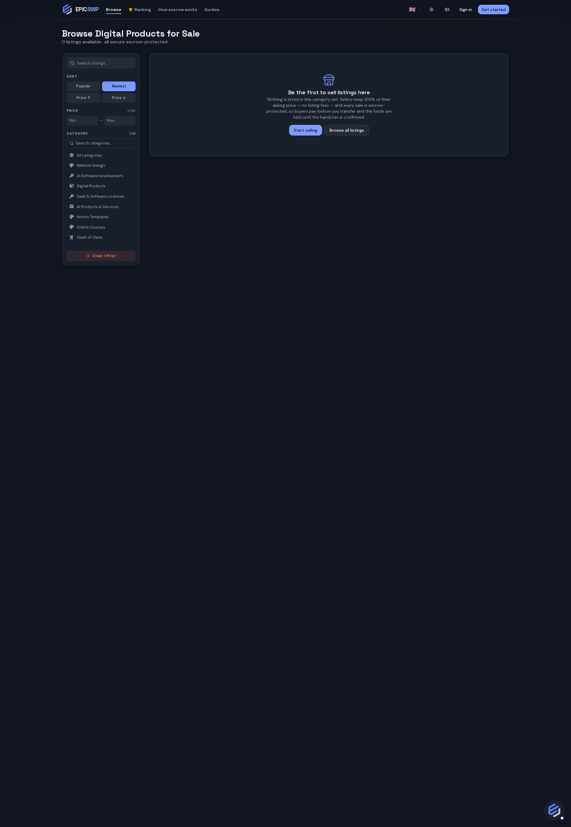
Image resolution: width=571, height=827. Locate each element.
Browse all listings (347, 130)
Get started (493, 9)
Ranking (142, 9)
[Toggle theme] (431, 9)
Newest (119, 86)
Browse (113, 9)
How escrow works (178, 9)
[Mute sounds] (447, 9)
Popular (83, 86)
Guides (211, 9)
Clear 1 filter (104, 256)
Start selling (305, 130)
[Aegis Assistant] (554, 810)
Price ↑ (83, 97)
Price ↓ (119, 97)
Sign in (465, 9)
